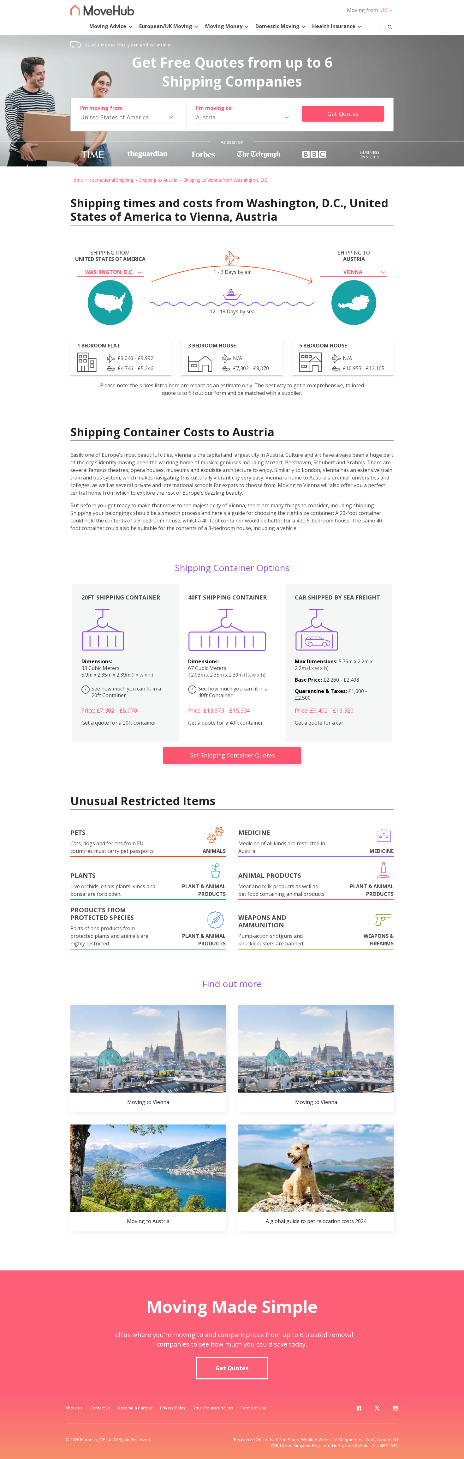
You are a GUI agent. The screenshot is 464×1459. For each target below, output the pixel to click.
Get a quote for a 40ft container (225, 723)
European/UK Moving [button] (165, 26)
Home (76, 180)
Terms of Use (253, 1408)
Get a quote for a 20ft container (118, 723)
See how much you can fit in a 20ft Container (122, 692)
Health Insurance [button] (333, 26)
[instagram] (395, 1409)
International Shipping (111, 180)
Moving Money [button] (223, 26)
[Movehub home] (102, 9)
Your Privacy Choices (213, 1408)
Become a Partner (135, 1408)
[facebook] (359, 1409)
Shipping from (110, 256)
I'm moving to (213, 108)
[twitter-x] (377, 1409)
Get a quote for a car (319, 723)
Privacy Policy (173, 1408)
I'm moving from (101, 108)
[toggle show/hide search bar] (385, 25)
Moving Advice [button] (107, 26)
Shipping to (354, 256)
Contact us (100, 1408)
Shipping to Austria (158, 180)
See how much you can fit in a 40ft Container (229, 692)
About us (74, 1408)
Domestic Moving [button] (277, 26)
